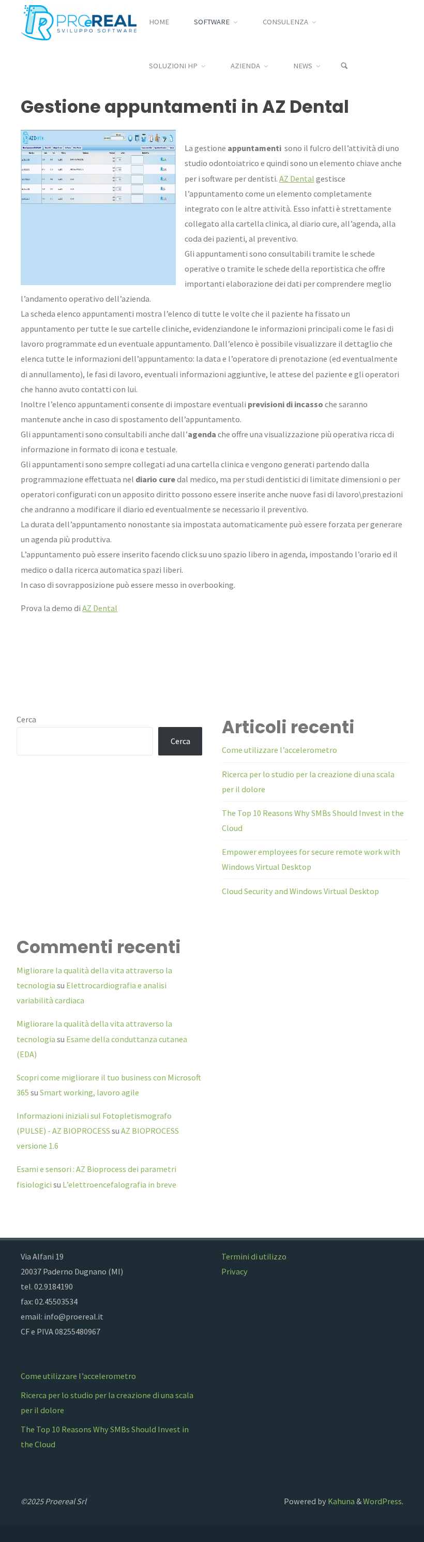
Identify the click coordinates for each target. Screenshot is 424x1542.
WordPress (382, 1501)
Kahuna (340, 1501)
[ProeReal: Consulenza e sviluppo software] (79, 22)
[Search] (344, 66)
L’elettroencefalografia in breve (119, 1184)
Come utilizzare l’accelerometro (279, 750)
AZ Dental (296, 178)
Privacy (234, 1271)
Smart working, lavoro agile (89, 1092)
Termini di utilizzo (253, 1256)
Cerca (26, 719)
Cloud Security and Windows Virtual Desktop (300, 891)
